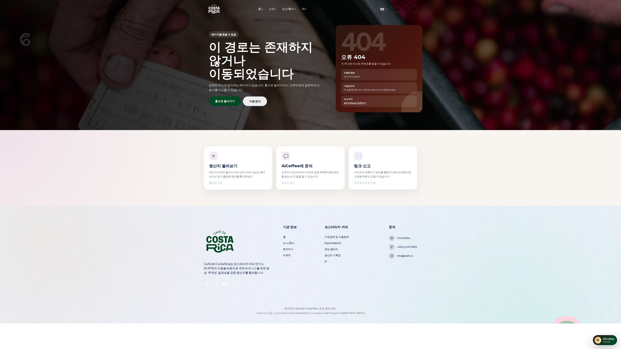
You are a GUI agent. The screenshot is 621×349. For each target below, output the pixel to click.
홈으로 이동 (216, 182)
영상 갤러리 (331, 249)
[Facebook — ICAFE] (207, 283)
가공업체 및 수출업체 (337, 236)
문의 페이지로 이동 (365, 182)
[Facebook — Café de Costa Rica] (405, 9)
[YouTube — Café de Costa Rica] (413, 9)
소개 (271, 9)
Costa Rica (403, 238)
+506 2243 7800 (407, 247)
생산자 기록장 (333, 255)
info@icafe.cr (405, 255)
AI (303, 9)
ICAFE (286, 255)
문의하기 (288, 249)
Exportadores (333, 243)
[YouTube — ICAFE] (224, 283)
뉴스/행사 (288, 9)
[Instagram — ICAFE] (215, 283)
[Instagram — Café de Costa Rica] (397, 9)
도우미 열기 (288, 182)
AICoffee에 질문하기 (355, 102)
